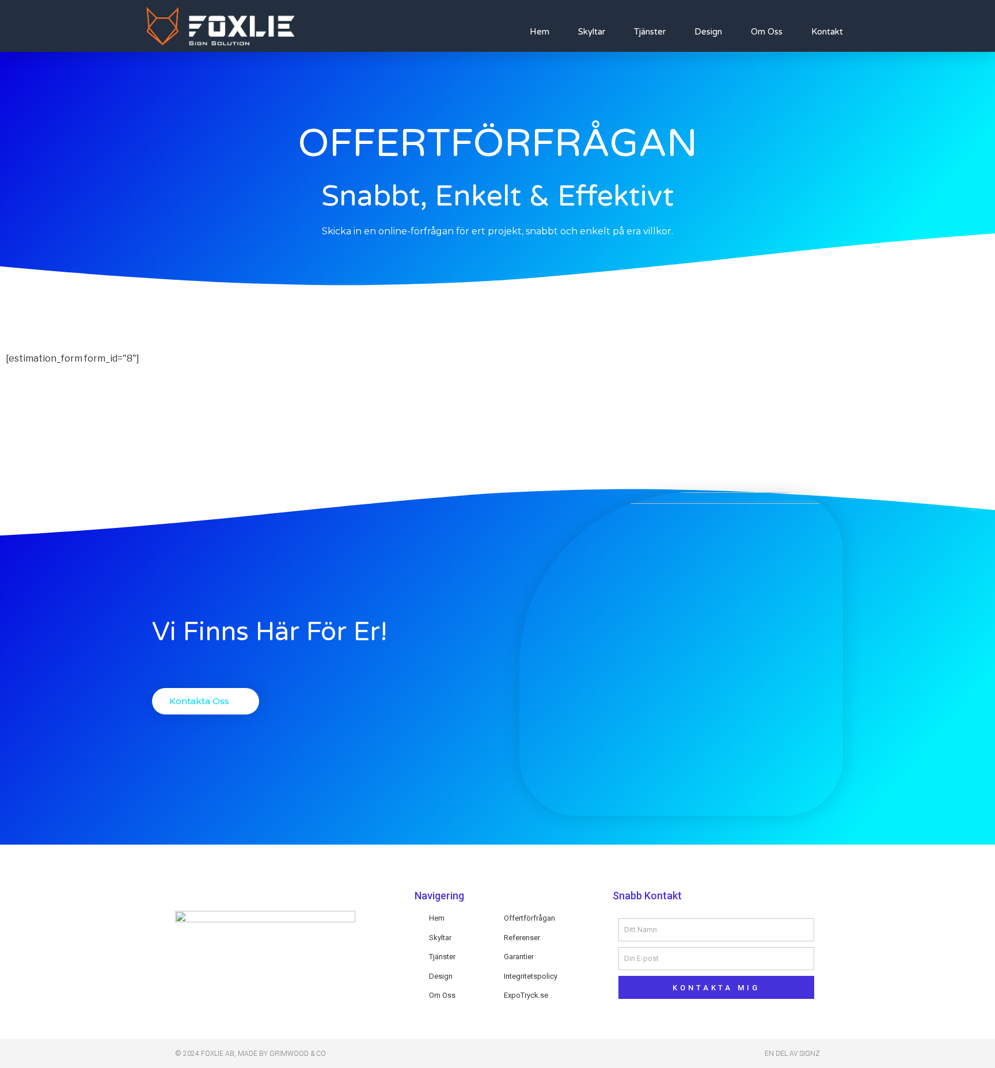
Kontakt (827, 31)
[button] (205, 701)
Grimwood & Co (297, 1054)
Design (708, 31)
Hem (539, 31)
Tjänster (650, 31)
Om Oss (767, 31)
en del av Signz (792, 1054)
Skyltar (591, 31)
